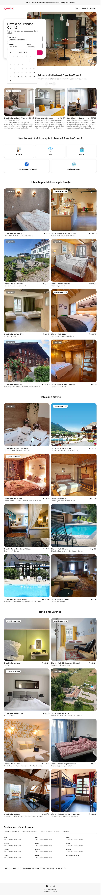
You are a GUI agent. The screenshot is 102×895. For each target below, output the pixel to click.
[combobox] (25, 39)
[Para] (54, 84)
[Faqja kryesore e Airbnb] (9, 8)
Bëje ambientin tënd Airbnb (85, 8)
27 (22, 77)
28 (26, 77)
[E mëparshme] (46, 84)
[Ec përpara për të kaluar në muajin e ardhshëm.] (33, 52)
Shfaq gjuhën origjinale (67, 2)
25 (14, 77)
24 (10, 77)
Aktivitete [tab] (65, 831)
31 (10, 81)
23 (34, 73)
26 (18, 77)
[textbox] (16, 46)
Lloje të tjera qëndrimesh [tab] (30, 831)
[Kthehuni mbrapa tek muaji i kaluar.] (10, 52)
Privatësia (47, 892)
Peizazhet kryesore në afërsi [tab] (50, 831)
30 (34, 77)
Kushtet (54, 892)
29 (30, 77)
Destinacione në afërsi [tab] (11, 831)
